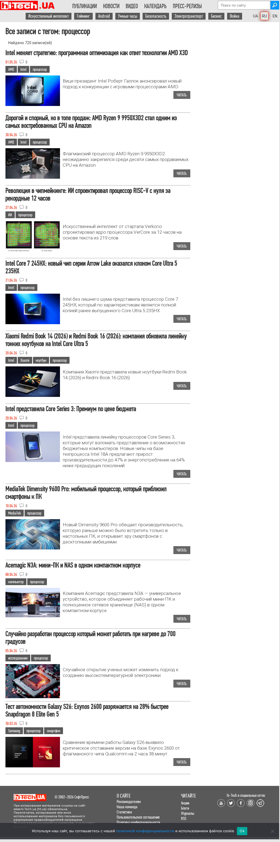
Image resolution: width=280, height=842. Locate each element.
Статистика (124, 811)
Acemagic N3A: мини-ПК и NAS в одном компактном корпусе (72, 565)
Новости (111, 6)
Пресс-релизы (187, 6)
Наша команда (127, 806)
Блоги (185, 808)
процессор (40, 69)
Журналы (187, 813)
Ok (242, 831)
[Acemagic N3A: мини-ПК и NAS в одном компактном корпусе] (32, 615)
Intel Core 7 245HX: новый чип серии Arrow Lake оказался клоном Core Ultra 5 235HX (91, 267)
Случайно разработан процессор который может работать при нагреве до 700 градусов (90, 638)
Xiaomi (24, 360)
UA (255, 16)
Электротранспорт (188, 16)
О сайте (124, 796)
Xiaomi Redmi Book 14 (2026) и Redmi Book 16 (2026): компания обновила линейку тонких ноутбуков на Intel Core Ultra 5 (96, 340)
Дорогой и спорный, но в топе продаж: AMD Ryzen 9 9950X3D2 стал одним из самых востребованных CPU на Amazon (91, 122)
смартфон (53, 730)
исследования (18, 658)
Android (104, 16)
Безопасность (155, 16)
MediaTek (14, 513)
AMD (11, 69)
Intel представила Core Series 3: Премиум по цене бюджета (70, 409)
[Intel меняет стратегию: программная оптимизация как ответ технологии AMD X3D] (32, 104)
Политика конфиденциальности (138, 822)
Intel (23, 69)
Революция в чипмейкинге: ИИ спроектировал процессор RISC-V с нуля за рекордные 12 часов (87, 194)
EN (275, 16)
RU (264, 16)
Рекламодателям (129, 801)
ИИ (10, 214)
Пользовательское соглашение (138, 817)
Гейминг (83, 16)
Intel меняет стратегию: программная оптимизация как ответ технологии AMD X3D (96, 52)
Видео (132, 6)
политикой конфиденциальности (145, 831)
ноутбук (41, 360)
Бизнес (216, 16)
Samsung (14, 730)
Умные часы (127, 16)
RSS (183, 818)
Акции (185, 802)
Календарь (155, 6)
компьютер (16, 581)
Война (234, 16)
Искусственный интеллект (48, 16)
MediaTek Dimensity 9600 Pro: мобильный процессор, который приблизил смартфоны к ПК (86, 493)
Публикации (84, 6)
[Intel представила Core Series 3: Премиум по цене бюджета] (32, 460)
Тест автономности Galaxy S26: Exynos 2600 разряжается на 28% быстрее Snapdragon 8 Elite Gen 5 (86, 710)
